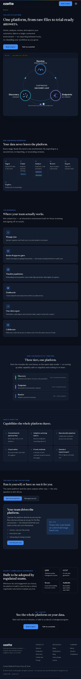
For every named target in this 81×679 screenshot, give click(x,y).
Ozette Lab (39, 657)
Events (55, 660)
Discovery (39, 654)
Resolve (38, 648)
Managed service (30, 499)
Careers (72, 651)
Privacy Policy (19, 666)
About (72, 648)
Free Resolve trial (15, 543)
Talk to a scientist (28, 47)
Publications (57, 651)
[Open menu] (76, 4)
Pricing (38, 660)
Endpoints (39, 651)
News (54, 648)
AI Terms (27, 666)
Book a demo (65, 4)
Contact (5, 666)
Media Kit (12, 666)
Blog (54, 654)
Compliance (74, 654)
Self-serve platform (13, 499)
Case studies (57, 657)
